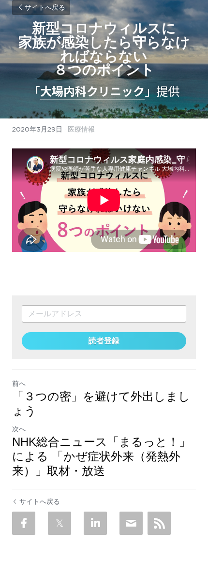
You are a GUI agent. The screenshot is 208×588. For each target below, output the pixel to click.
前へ (19, 383)
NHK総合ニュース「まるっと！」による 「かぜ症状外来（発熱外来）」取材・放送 (101, 456)
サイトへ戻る (45, 7)
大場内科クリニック (92, 90)
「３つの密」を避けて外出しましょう (101, 403)
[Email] (131, 523)
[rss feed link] (159, 523)
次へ (19, 429)
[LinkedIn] (95, 523)
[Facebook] (23, 523)
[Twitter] (59, 523)
